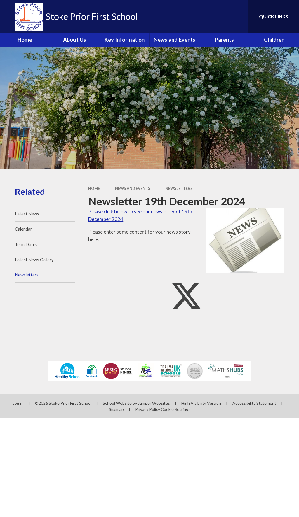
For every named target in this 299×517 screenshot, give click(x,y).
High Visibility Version (201, 403)
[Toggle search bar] (239, 16)
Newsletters (179, 188)
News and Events (132, 188)
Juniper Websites (154, 403)
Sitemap (116, 409)
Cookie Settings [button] (175, 409)
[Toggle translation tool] (220, 16)
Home (94, 188)
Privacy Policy (147, 409)
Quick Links (273, 16)
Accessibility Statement (254, 403)
